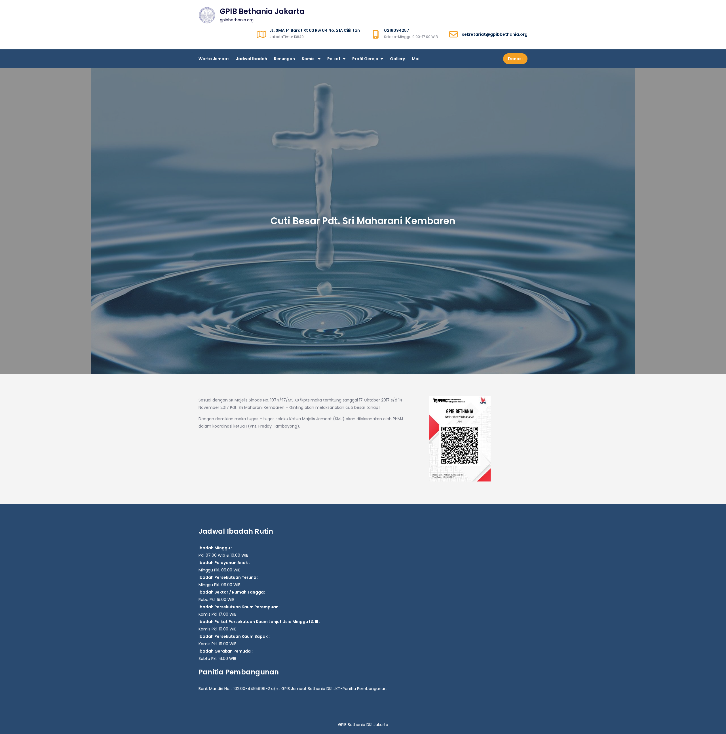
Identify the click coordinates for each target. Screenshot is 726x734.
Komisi (309, 59)
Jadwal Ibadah (251, 59)
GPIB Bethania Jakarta (262, 11)
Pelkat (334, 59)
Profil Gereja (365, 59)
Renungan (284, 59)
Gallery (397, 59)
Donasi (515, 59)
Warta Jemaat (214, 59)
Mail (416, 59)
